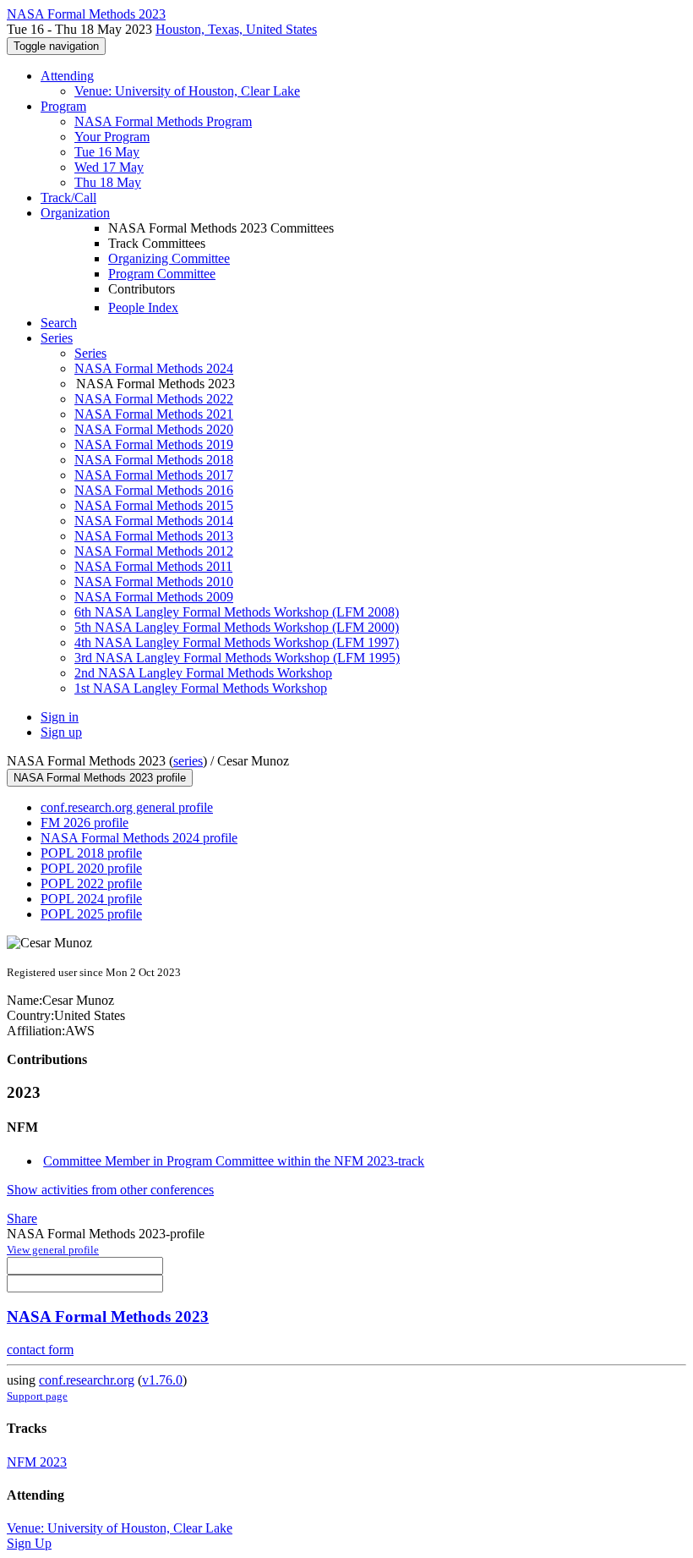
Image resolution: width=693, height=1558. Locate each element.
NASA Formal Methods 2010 (153, 581)
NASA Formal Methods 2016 (153, 490)
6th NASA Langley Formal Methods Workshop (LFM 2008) (236, 612)
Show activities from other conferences (110, 1189)
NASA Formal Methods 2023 (108, 1316)
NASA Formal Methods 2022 (153, 399)
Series (90, 353)
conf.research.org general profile (127, 807)
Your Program (112, 136)
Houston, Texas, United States (236, 29)
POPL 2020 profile (91, 868)
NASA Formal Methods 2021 (153, 414)
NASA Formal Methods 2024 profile (139, 838)
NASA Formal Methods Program (163, 121)
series (188, 761)
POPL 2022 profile (91, 883)
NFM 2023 (37, 1462)
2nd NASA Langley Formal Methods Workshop (203, 673)
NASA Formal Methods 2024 (153, 368)
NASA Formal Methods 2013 (153, 536)
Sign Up (29, 1543)
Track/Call (68, 197)
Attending (67, 76)
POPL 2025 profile (91, 914)
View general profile (53, 1249)
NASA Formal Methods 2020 (153, 429)
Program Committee (162, 273)
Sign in (60, 717)
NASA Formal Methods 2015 (153, 505)
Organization (75, 213)
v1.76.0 (162, 1380)
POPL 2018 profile (91, 853)
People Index (143, 307)
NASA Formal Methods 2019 (153, 444)
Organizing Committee (169, 258)
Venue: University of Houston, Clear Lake (187, 91)
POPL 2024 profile (91, 898)
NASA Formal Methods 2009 (153, 597)
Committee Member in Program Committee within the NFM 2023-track (233, 1161)
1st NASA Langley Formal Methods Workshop (200, 688)
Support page (37, 1396)
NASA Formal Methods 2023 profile (100, 777)
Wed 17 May (109, 167)
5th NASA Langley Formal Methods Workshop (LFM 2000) (236, 627)
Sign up (61, 732)
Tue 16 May (106, 152)
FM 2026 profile (84, 822)
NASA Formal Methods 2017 (153, 475)
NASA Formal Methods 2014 (153, 520)
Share (22, 1218)
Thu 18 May (107, 182)
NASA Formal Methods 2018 (153, 460)
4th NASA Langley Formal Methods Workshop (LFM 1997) (236, 642)
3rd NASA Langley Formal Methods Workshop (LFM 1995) (237, 657)
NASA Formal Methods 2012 (153, 551)
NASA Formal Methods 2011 (153, 566)
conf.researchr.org (86, 1380)
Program (63, 106)
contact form (40, 1349)
